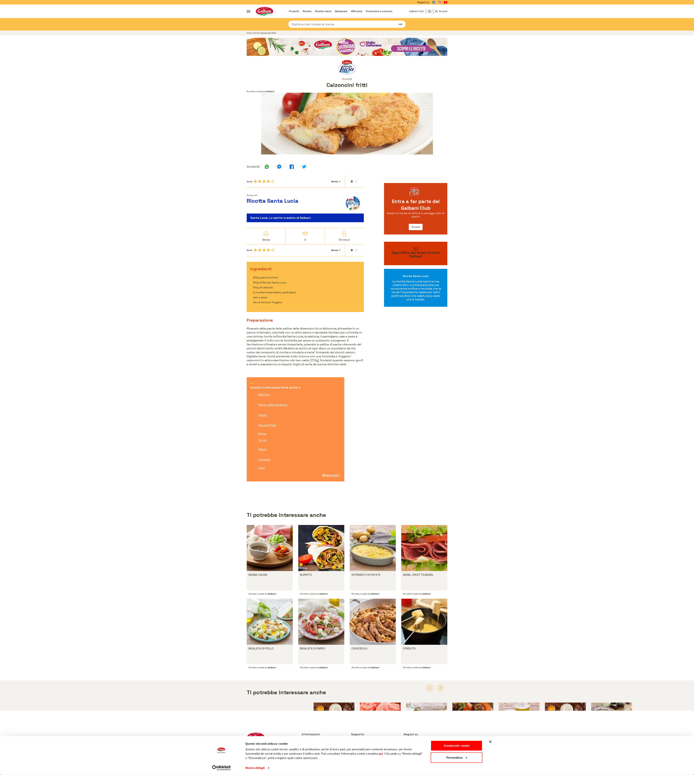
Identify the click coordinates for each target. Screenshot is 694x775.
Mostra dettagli (255, 767)
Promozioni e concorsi (379, 11)
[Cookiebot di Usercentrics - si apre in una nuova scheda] (221, 768)
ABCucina (356, 11)
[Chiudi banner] (490, 741)
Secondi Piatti (267, 425)
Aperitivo (264, 394)
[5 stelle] (273, 181)
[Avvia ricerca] (398, 24)
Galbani (250, 33)
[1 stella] (255, 181)
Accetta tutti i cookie (457, 745)
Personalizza (454, 757)
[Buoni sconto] (430, 11)
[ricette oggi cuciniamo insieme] (347, 47)
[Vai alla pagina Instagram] (439, 2)
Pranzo (262, 415)
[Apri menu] (248, 11)
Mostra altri (331, 475)
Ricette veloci (323, 11)
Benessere (341, 11)
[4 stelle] (268, 181)
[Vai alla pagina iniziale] (264, 11)
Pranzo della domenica (272, 404)
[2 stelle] (260, 181)
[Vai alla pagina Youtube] (445, 2)
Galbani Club (416, 11)
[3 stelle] (264, 181)
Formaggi (264, 459)
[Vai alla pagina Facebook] (434, 2)
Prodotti (294, 11)
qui (381, 753)
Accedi (416, 227)
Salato (262, 449)
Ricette (307, 11)
